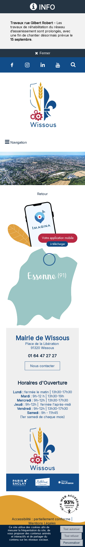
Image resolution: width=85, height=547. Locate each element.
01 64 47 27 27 (42, 355)
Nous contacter (42, 366)
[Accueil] (42, 105)
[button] (73, 64)
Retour (42, 194)
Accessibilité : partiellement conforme (41, 519)
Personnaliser (71, 542)
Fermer (45, 53)
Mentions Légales (42, 523)
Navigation (18, 142)
